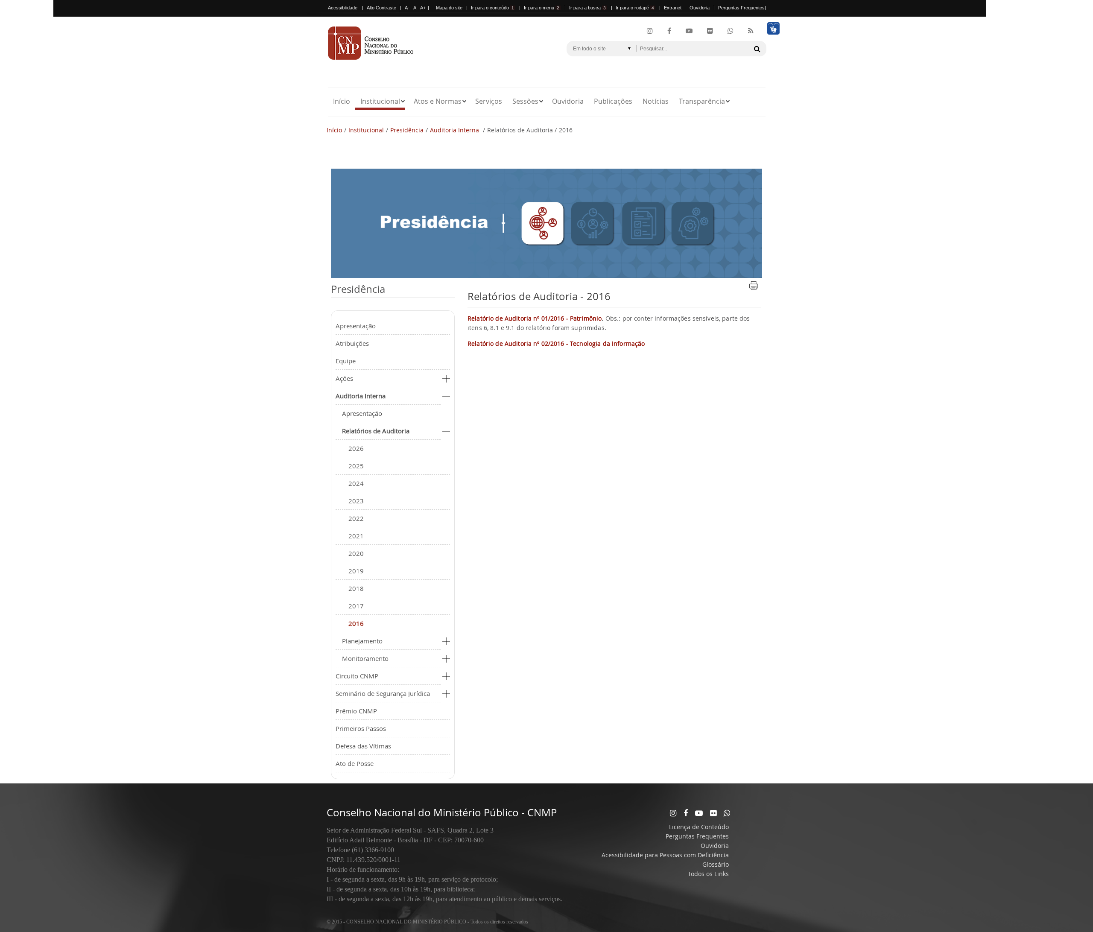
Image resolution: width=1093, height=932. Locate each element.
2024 (356, 483)
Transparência (702, 101)
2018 (356, 588)
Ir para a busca (587, 7)
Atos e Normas (438, 101)
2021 (356, 536)
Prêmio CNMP (356, 711)
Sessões (525, 101)
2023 (356, 501)
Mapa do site (449, 7)
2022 (356, 518)
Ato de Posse (355, 763)
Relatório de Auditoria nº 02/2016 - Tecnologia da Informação (556, 343)
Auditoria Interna (455, 130)
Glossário (715, 864)
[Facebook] (669, 31)
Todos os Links (708, 874)
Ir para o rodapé (635, 7)
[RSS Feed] (751, 31)
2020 (356, 553)
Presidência (407, 130)
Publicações (613, 101)
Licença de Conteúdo (699, 827)
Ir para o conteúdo (492, 7)
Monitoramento (365, 658)
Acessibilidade (342, 7)
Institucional (380, 101)
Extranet (672, 7)
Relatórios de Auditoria (375, 431)
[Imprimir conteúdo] (753, 288)
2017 (356, 606)
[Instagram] (650, 31)
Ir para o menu (541, 7)
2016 (356, 623)
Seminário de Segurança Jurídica (383, 693)
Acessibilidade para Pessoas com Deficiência (665, 855)
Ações (344, 378)
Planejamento (362, 641)
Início (341, 101)
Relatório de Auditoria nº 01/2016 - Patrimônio (535, 318)
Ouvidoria (700, 7)
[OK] (757, 48)
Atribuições (352, 343)
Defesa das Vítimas (363, 746)
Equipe (346, 360)
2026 (356, 448)
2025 (356, 466)
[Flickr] (710, 31)
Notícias (656, 101)
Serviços (488, 101)
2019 (356, 571)
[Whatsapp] (727, 813)
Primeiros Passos (361, 728)
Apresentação (356, 325)
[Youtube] (689, 31)
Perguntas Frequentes (741, 7)
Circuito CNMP (357, 676)
